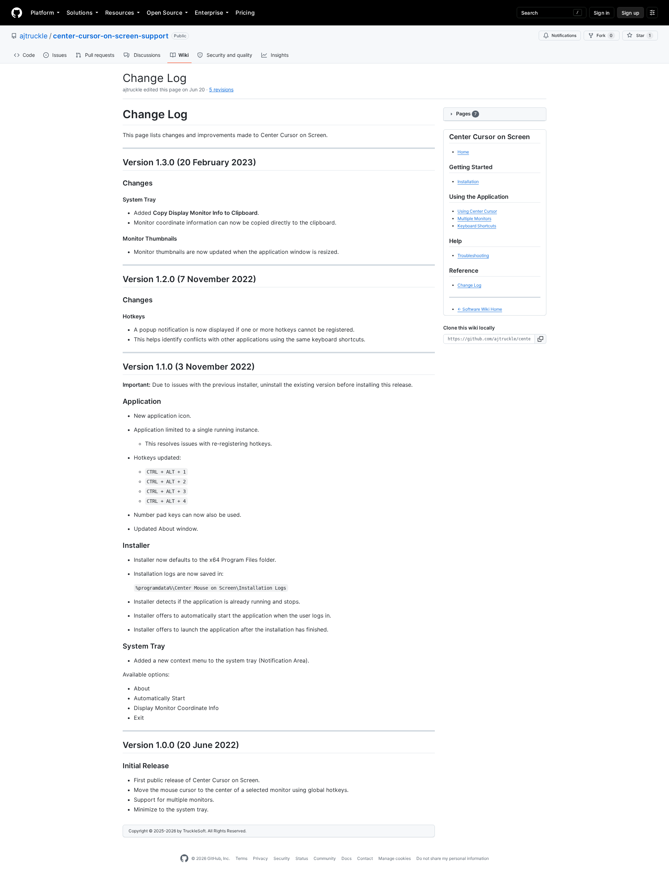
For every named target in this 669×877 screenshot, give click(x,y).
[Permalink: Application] (118, 402)
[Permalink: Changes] (118, 183)
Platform (42, 12)
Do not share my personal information (452, 858)
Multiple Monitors (474, 218)
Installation (468, 181)
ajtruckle (34, 36)
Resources (119, 12)
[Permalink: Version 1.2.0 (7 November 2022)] (118, 279)
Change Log (469, 285)
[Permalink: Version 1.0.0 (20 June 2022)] (118, 745)
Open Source (164, 12)
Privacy (260, 858)
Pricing (245, 12)
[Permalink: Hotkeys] (118, 316)
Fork (605, 35)
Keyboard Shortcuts (476, 225)
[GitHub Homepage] (184, 858)
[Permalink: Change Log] (118, 114)
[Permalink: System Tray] (118, 199)
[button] (540, 339)
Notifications (564, 35)
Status (301, 858)
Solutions (80, 12)
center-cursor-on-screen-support (111, 36)
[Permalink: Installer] (118, 546)
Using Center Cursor (477, 211)
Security (282, 858)
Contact (365, 858)
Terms (241, 858)
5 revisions (221, 89)
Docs (346, 858)
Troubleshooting (473, 255)
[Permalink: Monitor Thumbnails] (118, 238)
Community (325, 858)
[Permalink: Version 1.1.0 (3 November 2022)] (118, 366)
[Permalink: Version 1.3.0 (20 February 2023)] (118, 162)
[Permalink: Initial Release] (118, 766)
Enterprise (209, 12)
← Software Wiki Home (479, 309)
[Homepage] (16, 12)
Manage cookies (394, 858)
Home (463, 151)
